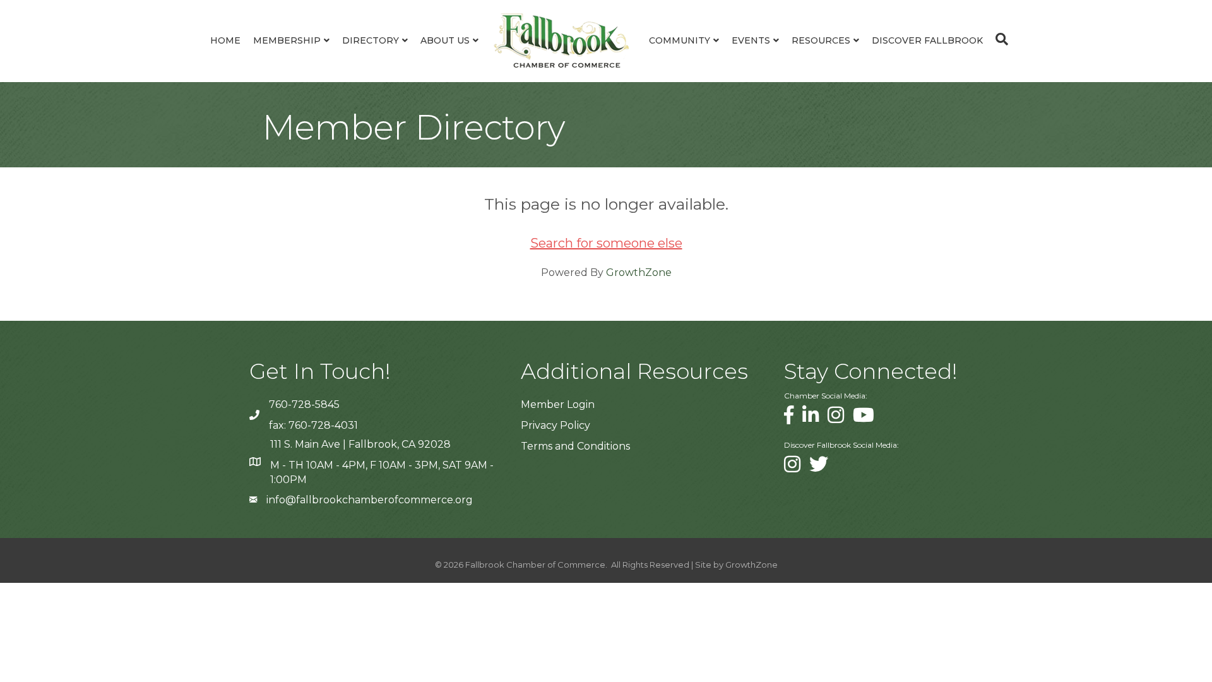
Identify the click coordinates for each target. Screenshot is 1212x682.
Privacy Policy (555, 425)
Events (751, 40)
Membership (287, 40)
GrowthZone (639, 272)
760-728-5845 (304, 404)
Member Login (558, 404)
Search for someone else (606, 243)
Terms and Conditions (575, 446)
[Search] (998, 39)
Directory (370, 40)
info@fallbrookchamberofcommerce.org (369, 500)
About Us (445, 40)
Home (225, 40)
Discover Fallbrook (927, 40)
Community (679, 40)
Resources (821, 40)
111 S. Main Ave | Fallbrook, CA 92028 (360, 444)
